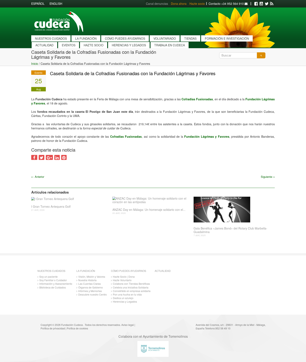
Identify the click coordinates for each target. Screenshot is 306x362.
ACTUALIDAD (44, 45)
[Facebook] (256, 4)
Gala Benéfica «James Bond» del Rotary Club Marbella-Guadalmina (230, 230)
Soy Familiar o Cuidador (53, 280)
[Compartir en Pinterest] (64, 157)
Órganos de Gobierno (90, 287)
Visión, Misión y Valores (91, 276)
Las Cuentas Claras (89, 283)
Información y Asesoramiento (55, 283)
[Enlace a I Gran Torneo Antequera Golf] (70, 199)
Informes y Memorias (90, 291)
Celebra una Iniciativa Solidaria (130, 287)
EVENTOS (68, 45)
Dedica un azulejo (123, 298)
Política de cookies (77, 328)
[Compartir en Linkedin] (57, 157)
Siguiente (268, 177)
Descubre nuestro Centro (92, 294)
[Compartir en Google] (49, 157)
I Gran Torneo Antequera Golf (51, 206)
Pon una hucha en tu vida (127, 294)
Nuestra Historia (87, 280)
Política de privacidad (53, 328)
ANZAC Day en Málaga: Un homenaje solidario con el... (148, 209)
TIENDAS (190, 38)
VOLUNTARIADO (164, 38)
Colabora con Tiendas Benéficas (131, 283)
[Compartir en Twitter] (41, 157)
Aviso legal (127, 324)
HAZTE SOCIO (93, 45)
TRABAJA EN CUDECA (169, 45)
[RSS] (271, 4)
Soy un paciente (48, 276)
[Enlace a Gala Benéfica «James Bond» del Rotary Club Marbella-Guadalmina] (233, 209)
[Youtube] (261, 4)
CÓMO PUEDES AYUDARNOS (125, 38)
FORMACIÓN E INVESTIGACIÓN (227, 38)
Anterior (37, 177)
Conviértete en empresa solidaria (132, 291)
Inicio (34, 63)
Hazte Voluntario (122, 280)
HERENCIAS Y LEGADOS (129, 45)
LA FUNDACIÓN (86, 38)
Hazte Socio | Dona (124, 276)
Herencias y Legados (125, 301)
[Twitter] (266, 4)
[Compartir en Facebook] (34, 157)
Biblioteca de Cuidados (52, 287)
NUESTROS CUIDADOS (51, 38)
